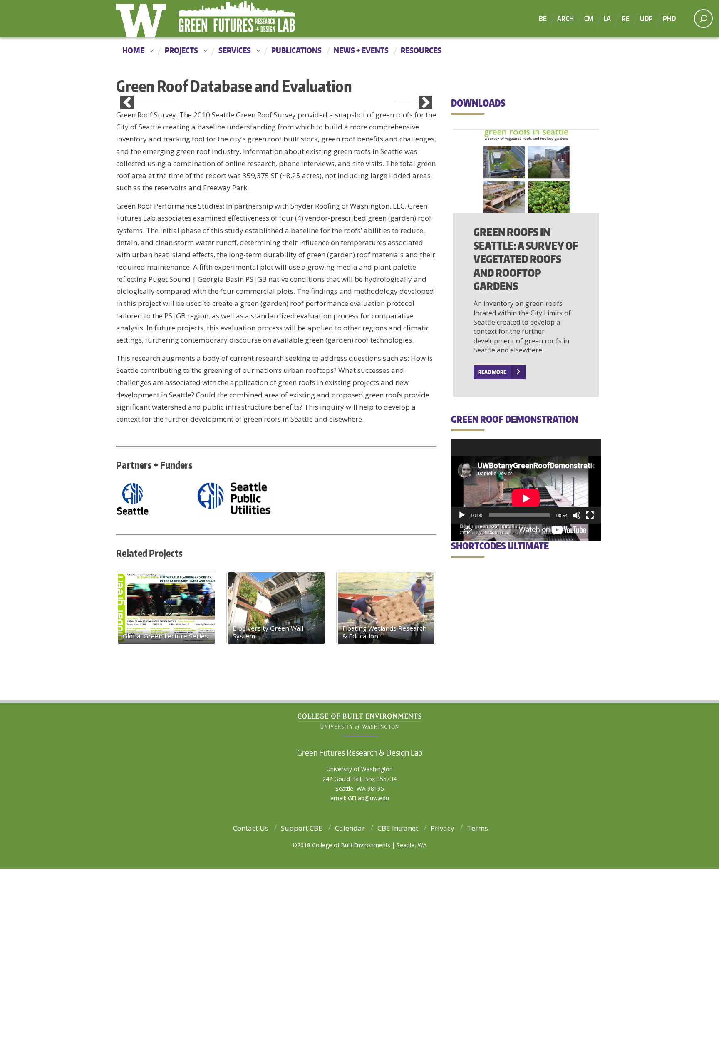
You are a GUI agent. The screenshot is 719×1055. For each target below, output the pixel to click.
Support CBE (301, 1014)
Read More (492, 372)
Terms (477, 1014)
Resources (421, 50)
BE (543, 18)
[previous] (127, 195)
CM (588, 18)
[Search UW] (703, 18)
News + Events (361, 50)
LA (607, 18)
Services (234, 50)
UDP (646, 18)
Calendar (350, 1014)
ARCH (565, 18)
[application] (526, 481)
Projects (181, 50)
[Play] (462, 515)
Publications (296, 50)
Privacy (442, 1014)
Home (133, 50)
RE (626, 18)
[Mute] (577, 515)
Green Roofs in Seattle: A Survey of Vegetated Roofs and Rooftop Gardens (526, 259)
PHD (669, 18)
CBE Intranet (397, 1014)
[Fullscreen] (590, 515)
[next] (425, 195)
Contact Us (250, 1014)
